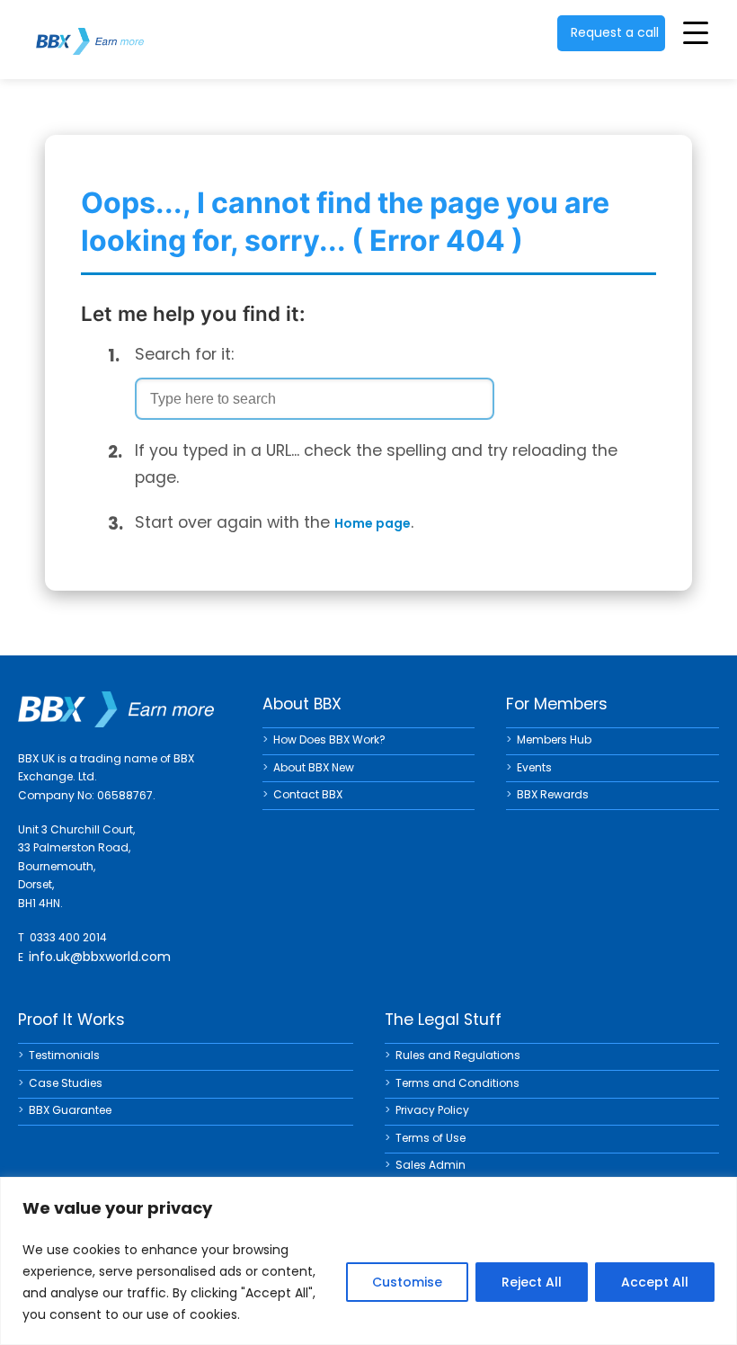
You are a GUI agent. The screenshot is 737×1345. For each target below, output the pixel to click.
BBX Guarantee (70, 1110)
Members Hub (554, 739)
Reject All (532, 1282)
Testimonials (64, 1055)
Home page (372, 523)
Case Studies (65, 1083)
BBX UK (90, 30)
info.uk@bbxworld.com (100, 957)
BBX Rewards (553, 794)
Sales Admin (430, 1164)
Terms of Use (430, 1137)
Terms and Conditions (457, 1083)
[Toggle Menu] (695, 32)
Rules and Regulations (457, 1055)
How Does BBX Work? (329, 739)
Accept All (654, 1282)
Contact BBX (307, 794)
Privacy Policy (432, 1110)
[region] (368, 1261)
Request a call (615, 32)
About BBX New (313, 767)
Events (534, 767)
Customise (407, 1282)
